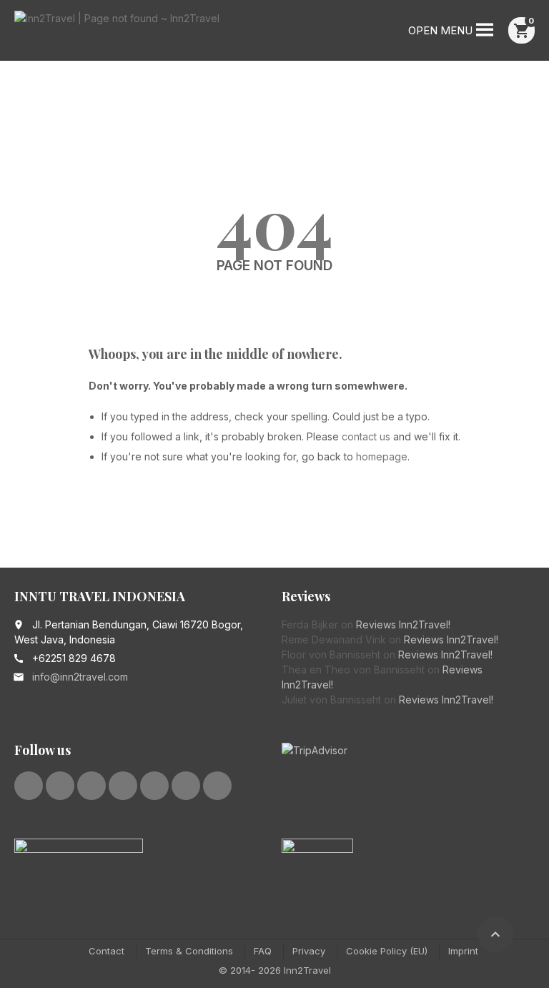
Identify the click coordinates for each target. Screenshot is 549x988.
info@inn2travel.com (80, 677)
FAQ (263, 951)
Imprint (463, 951)
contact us (366, 436)
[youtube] (123, 785)
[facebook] (28, 785)
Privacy (308, 951)
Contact (106, 951)
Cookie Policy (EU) (386, 951)
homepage (381, 456)
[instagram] (154, 785)
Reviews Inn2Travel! (403, 624)
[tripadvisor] (186, 785)
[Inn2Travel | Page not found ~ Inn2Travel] (116, 32)
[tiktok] (217, 785)
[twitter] (60, 785)
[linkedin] (91, 785)
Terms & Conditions (189, 951)
